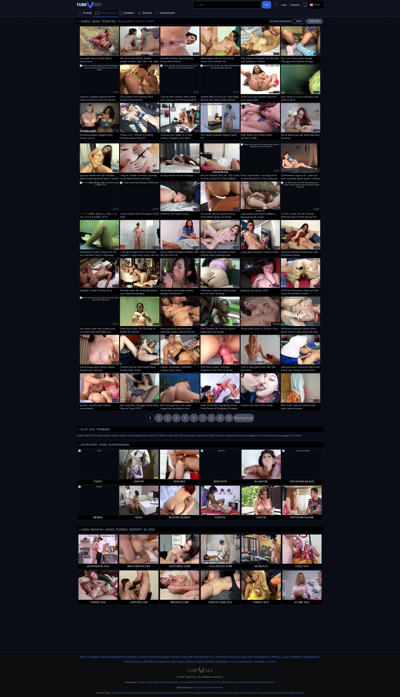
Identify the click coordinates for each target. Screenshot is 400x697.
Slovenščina (149, 661)
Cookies (251, 693)
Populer (314, 21)
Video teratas (108, 13)
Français (234, 657)
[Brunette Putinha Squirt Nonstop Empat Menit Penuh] (180, 44)
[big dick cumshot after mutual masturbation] (99, 391)
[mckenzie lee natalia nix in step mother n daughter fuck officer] (180, 121)
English (164, 661)
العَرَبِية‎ (285, 657)
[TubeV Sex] (89, 4)
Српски (189, 661)
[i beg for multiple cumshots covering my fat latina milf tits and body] (140, 161)
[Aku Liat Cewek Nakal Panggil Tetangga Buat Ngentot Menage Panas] (300, 44)
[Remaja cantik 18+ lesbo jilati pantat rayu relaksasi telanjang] (140, 276)
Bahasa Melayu (204, 657)
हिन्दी (190, 657)
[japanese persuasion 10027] (260, 276)
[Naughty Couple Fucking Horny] (99, 276)
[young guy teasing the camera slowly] (260, 238)
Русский (153, 657)
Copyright (153, 693)
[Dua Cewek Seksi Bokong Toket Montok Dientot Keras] (140, 82)
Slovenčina (261, 657)
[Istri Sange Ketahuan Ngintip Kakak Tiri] (220, 121)
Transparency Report (269, 693)
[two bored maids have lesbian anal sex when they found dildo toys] (99, 314)
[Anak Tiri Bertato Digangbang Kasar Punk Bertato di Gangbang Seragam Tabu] (220, 391)
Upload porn (167, 13)
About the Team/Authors (242, 682)
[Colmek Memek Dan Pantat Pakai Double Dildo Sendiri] (140, 353)
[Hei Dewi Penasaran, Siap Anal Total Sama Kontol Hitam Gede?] (300, 276)
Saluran (147, 13)
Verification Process (293, 693)
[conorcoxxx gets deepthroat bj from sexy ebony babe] (260, 82)
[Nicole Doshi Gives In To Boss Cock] (260, 314)
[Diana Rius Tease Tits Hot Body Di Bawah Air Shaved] (140, 314)
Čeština (221, 657)
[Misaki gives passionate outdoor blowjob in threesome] (180, 276)
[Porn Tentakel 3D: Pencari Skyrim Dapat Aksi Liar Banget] (220, 314)
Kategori (129, 13)
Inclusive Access (222, 693)
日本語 (199, 661)
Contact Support (266, 682)
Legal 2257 (239, 693)
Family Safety (145, 682)
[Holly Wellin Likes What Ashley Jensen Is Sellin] (260, 121)
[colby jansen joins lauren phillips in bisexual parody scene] (260, 199)
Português (131, 661)
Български (244, 661)
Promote (197, 687)
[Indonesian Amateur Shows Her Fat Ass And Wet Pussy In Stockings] (99, 238)
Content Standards (171, 693)
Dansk (165, 657)
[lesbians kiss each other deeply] (260, 391)
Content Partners (214, 687)
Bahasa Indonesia (112, 657)
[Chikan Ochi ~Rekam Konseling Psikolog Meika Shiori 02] (140, 121)
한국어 (83, 657)
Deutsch (176, 661)
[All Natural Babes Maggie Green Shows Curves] (99, 121)
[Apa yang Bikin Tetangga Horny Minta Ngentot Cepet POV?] (140, 391)
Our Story (222, 682)
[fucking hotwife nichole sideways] (180, 161)
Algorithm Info (203, 693)
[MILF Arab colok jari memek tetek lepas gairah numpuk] (300, 391)
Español (295, 657)
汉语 (184, 657)
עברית (232, 661)
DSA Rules (188, 693)
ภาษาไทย (271, 661)
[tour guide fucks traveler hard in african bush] (99, 44)
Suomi (142, 657)
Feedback (173, 682)
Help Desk (160, 682)
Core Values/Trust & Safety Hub (197, 682)
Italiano (259, 661)
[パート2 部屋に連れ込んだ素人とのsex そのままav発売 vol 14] (99, 199)
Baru (299, 21)
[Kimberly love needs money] (180, 199)
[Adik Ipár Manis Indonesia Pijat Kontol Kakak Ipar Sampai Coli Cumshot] (300, 353)
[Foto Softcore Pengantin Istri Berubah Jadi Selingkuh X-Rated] (260, 44)
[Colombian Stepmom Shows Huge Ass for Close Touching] (220, 276)
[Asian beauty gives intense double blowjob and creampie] (99, 353)
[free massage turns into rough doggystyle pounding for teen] (180, 391)
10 (229, 418)
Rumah (87, 13)
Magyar (247, 657)
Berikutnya (244, 418)
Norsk (209, 661)
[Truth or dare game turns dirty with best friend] (260, 353)
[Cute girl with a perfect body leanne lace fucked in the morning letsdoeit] (180, 82)
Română (94, 657)
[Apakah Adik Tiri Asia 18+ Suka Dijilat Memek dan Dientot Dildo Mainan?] (220, 82)
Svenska (131, 657)
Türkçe (275, 657)
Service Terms (119, 693)
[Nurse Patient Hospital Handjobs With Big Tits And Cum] (180, 238)
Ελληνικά (221, 661)
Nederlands (311, 657)
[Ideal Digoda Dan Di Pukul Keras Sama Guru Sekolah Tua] (220, 44)
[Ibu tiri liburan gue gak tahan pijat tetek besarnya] (300, 121)
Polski (175, 657)
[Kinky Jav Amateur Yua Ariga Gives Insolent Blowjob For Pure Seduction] (260, 161)
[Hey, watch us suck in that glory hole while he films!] (300, 82)
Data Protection (137, 693)
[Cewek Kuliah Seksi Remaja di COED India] (140, 199)
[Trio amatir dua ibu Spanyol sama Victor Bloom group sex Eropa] (220, 199)
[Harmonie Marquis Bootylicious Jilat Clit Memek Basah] (300, 238)
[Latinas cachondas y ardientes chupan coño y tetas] (180, 353)
